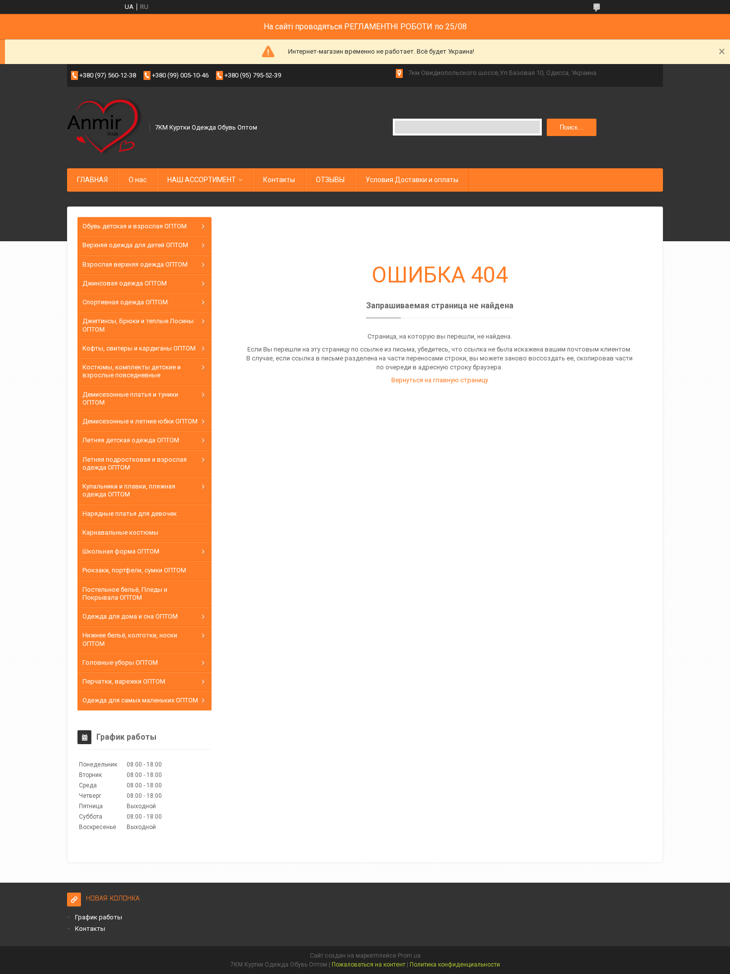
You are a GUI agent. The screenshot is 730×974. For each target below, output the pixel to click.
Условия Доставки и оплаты (411, 180)
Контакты (279, 180)
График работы (98, 917)
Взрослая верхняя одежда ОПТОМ (135, 264)
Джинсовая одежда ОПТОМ (124, 283)
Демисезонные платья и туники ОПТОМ (130, 398)
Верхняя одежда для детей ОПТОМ (135, 245)
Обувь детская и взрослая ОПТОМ (134, 226)
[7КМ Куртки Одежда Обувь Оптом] (105, 126)
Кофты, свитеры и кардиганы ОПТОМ (139, 348)
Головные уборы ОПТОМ (120, 662)
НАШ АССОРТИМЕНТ (201, 180)
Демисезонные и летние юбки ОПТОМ (140, 421)
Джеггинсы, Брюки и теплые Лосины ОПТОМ (138, 325)
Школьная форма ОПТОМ (120, 551)
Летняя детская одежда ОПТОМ (130, 440)
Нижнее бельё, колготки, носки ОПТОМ (129, 639)
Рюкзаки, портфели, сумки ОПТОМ (134, 570)
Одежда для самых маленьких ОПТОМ (140, 700)
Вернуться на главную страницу (439, 380)
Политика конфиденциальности (455, 964)
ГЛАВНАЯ (92, 180)
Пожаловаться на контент (368, 964)
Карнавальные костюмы (120, 532)
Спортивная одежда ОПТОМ (125, 302)
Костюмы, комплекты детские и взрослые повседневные (131, 371)
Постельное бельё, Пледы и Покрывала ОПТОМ (124, 593)
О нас (137, 180)
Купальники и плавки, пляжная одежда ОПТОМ (128, 490)
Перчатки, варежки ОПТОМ (123, 681)
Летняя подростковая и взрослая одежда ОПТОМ (134, 463)
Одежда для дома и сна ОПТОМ (130, 616)
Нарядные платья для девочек (129, 513)
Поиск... (572, 127)
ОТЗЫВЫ (330, 180)
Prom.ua (409, 955)
